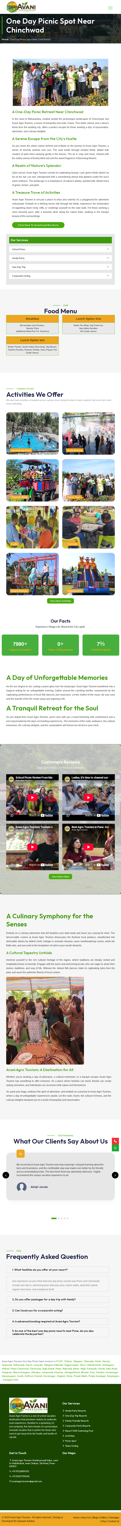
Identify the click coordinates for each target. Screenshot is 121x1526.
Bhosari (85, 1372)
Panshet (100, 1372)
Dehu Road (111, 1368)
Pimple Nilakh (80, 1375)
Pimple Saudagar (97, 1375)
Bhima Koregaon (21, 1372)
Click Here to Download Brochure (38, 225)
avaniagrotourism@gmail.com (27, 1481)
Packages (114, 1517)
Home (5, 39)
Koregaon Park (10, 1379)
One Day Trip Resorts (76, 1415)
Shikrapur (36, 1372)
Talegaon (77, 1361)
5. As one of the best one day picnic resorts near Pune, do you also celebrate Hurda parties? (53, 1332)
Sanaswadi (47, 1372)
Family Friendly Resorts (77, 1420)
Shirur (83, 1364)
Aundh (20, 1375)
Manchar (58, 1372)
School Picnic (18, 249)
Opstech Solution (26, 1521)
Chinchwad (35, 1368)
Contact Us (113, 1521)
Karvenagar (49, 1375)
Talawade (89, 1361)
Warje (69, 1375)
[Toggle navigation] (110, 8)
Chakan (68, 1361)
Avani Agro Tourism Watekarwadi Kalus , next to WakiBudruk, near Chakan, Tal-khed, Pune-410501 (33, 1463)
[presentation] (6, 1175)
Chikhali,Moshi (94, 1364)
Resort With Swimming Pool (79, 1430)
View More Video (60, 876)
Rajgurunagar (71, 1364)
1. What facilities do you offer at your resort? (40, 1269)
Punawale (92, 1368)
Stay (103, 1521)
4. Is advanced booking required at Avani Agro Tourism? (46, 1321)
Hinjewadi (7, 1364)
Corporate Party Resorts (77, 1425)
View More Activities (60, 600)
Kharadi (38, 1375)
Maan (58, 1368)
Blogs (95, 1517)
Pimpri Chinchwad (19, 1368)
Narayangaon (9, 1375)
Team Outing (71, 1445)
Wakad (5, 1368)
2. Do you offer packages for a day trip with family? (44, 1299)
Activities (70, 1435)
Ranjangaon (113, 1375)
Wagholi (61, 1375)
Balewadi (67, 1368)
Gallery (103, 1517)
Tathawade (19, 1364)
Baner (76, 1368)
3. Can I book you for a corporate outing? (37, 1310)
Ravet (29, 1364)
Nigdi (83, 1368)
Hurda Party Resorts (75, 1410)
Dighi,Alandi (48, 1368)
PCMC (59, 1361)
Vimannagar (112, 1372)
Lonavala (38, 1364)
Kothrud (29, 1375)
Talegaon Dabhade (53, 1364)
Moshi (98, 1361)
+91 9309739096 (21, 1476)
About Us (86, 1517)
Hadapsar (7, 1372)
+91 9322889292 (20, 1471)
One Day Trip (19, 267)
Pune (92, 1372)
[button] (54, 1217)
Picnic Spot (70, 1440)
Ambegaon (108, 1364)
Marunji (105, 1361)
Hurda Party (18, 258)
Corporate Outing (21, 275)
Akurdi (101, 1368)
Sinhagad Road (72, 1372)
